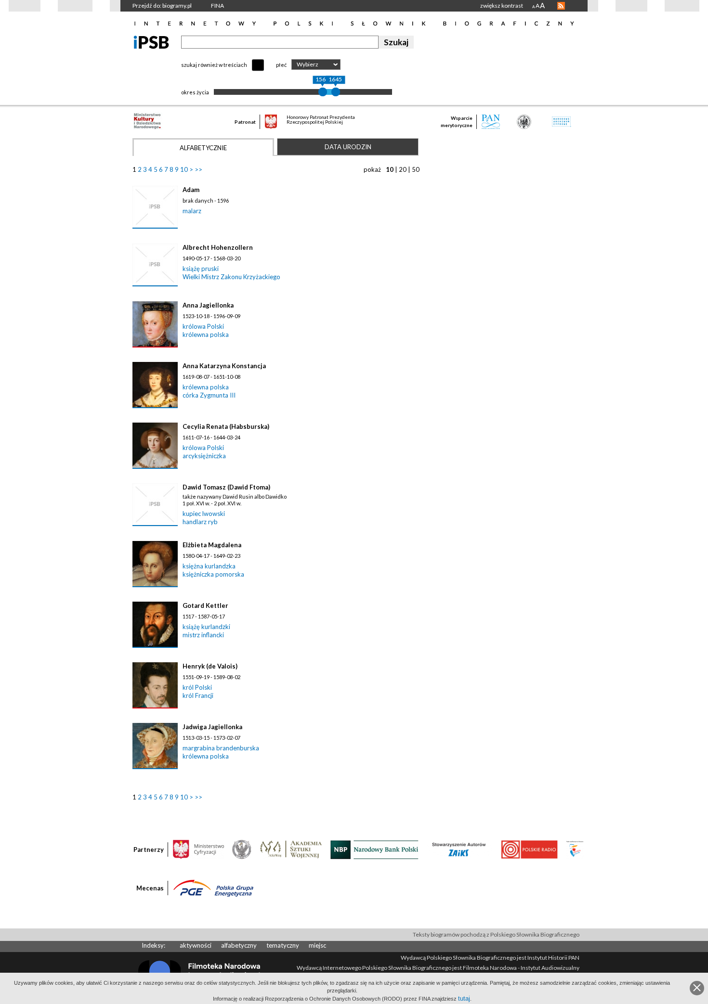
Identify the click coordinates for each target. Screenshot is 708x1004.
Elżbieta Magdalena (212, 545)
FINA (217, 5)
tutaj (464, 998)
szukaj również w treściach (214, 65)
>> (198, 169)
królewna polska (206, 334)
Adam (191, 189)
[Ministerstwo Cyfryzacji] (198, 849)
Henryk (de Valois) (210, 666)
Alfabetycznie (203, 148)
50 (416, 169)
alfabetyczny (239, 945)
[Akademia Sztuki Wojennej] (291, 849)
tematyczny (282, 945)
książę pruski (201, 268)
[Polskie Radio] (529, 849)
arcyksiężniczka (204, 456)
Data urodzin (348, 147)
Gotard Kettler (205, 605)
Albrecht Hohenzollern (218, 247)
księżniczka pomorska (213, 574)
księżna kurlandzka (209, 566)
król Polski (197, 687)
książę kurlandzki (206, 627)
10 (184, 169)
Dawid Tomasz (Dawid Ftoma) (226, 487)
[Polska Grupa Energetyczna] (213, 887)
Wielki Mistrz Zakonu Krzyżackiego (231, 277)
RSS (561, 6)
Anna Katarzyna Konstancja (224, 366)
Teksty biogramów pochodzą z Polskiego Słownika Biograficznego (496, 934)
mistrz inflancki (203, 635)
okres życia (195, 92)
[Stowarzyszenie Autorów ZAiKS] (459, 849)
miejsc (317, 945)
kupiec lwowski (204, 513)
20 (402, 169)
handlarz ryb (200, 522)
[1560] (322, 92)
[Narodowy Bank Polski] (374, 849)
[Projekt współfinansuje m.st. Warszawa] (575, 849)
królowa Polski (203, 326)
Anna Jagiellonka (208, 305)
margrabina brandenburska (221, 748)
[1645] (335, 92)
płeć (281, 65)
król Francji (198, 695)
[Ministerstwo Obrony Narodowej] (241, 849)
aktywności (195, 945)
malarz (192, 211)
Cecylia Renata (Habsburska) (226, 426)
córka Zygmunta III (209, 395)
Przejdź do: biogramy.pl (162, 5)
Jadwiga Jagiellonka (212, 727)
